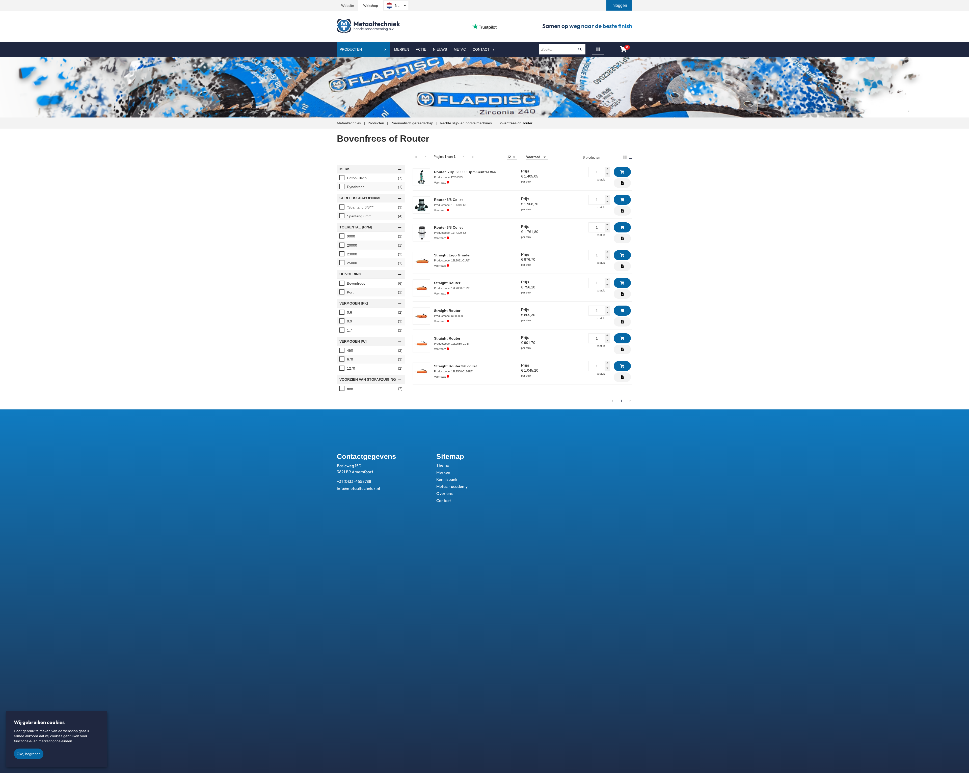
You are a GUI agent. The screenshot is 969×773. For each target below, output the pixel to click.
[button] (619, 5)
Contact (481, 49)
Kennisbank (446, 479)
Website (347, 6)
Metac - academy (452, 486)
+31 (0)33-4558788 (354, 481)
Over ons (444, 493)
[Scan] (598, 49)
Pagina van (444, 157)
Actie (421, 49)
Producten (351, 49)
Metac (460, 49)
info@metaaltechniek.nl (358, 488)
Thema (442, 465)
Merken (401, 49)
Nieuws (440, 49)
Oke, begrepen (29, 754)
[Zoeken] (579, 49)
